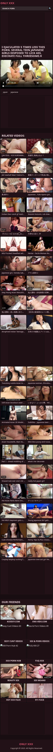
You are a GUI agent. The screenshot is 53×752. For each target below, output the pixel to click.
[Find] (50, 8)
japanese (14, 92)
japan (5, 92)
